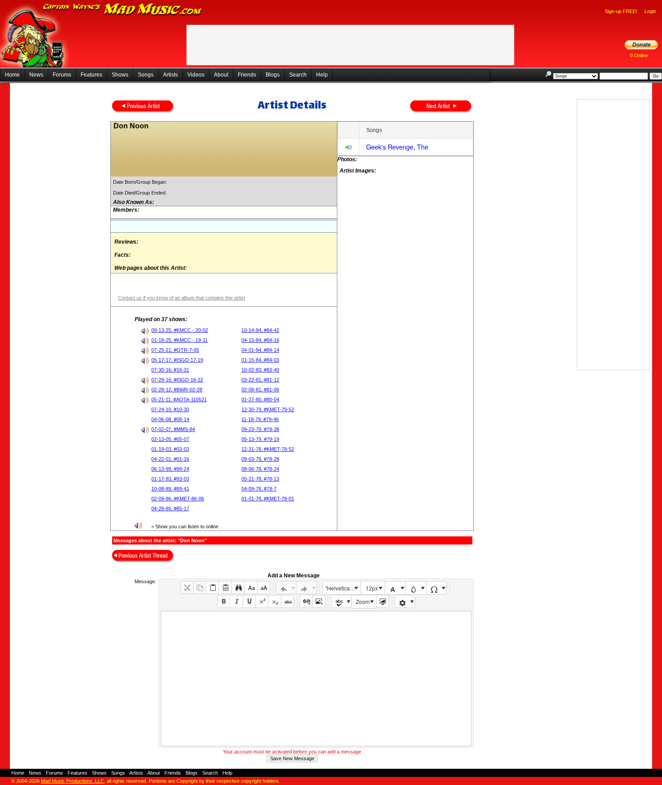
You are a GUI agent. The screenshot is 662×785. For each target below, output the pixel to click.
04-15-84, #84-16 (260, 340)
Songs (146, 75)
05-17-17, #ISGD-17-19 (177, 360)
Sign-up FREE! (621, 11)
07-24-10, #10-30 (170, 409)
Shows (120, 75)
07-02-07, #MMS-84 (173, 429)
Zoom (363, 601)
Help (322, 75)
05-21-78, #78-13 (260, 478)
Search (298, 75)
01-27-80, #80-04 (260, 399)
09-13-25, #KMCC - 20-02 (179, 330)
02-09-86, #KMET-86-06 (177, 498)
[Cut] (187, 587)
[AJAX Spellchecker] (341, 601)
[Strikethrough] (287, 601)
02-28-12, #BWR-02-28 (176, 389)
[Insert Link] (306, 601)
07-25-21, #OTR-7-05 (175, 350)
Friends (247, 75)
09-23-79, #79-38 (260, 429)
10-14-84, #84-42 (260, 330)
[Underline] (249, 601)
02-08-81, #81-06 (260, 389)
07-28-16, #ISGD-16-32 (177, 379)
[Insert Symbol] (436, 588)
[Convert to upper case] (264, 587)
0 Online (639, 55)
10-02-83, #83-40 (260, 369)
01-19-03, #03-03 (170, 449)
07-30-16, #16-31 (170, 369)
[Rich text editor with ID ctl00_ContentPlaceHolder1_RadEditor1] (316, 678)
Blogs (273, 75)
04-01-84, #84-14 (260, 350)
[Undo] (286, 587)
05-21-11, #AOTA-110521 (179, 399)
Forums (62, 75)
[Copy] (200, 587)
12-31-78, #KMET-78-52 (267, 449)
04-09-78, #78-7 (259, 488)
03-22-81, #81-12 (260, 379)
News (36, 75)
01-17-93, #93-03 (170, 478)
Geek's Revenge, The (397, 146)
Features (91, 75)
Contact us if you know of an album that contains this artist (181, 297)
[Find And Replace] (238, 587)
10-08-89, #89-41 (170, 488)
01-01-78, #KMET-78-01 (267, 498)
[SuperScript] (262, 601)
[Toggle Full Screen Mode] (382, 601)
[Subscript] (274, 601)
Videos (195, 75)
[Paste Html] (225, 587)
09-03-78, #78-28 (260, 459)
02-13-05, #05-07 (170, 439)
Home (12, 75)
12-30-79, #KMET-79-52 (267, 409)
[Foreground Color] (395, 588)
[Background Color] (416, 588)
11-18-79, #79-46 (260, 419)
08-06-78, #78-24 (260, 469)
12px (372, 588)
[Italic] (236, 601)
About (221, 75)
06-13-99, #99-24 (170, 469)
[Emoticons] (405, 601)
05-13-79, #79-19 (260, 439)
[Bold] (224, 601)
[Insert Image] (319, 601)
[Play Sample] (348, 148)
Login (650, 11)
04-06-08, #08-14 (170, 419)
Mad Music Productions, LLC (72, 781)
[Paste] (212, 587)
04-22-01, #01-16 (170, 459)
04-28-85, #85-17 (170, 508)
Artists (170, 75)
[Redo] (306, 587)
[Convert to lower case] (251, 587)
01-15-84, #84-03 (260, 360)
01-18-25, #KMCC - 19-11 (179, 340)
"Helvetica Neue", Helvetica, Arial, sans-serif (342, 588)
